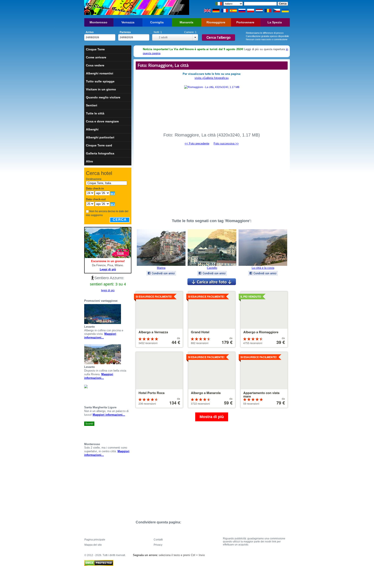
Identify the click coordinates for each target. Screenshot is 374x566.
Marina (161, 267)
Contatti (158, 539)
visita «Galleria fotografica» (212, 78)
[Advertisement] (212, 180)
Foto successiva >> (226, 143)
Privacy (158, 544)
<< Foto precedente (197, 143)
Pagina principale (94, 539)
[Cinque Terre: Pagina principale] (110, 7)
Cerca (120, 219)
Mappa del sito (93, 544)
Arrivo (90, 32)
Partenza (125, 32)
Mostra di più (212, 417)
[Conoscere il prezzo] (129, 314)
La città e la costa (263, 267)
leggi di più (107, 290)
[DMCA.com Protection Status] (98, 561)
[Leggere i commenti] (124, 314)
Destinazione (94, 179)
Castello (212, 267)
